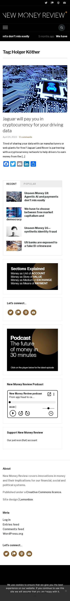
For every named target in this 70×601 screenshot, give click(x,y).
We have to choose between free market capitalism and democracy (29, 214)
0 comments (25, 137)
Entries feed (11, 524)
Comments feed (13, 529)
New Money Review (35, 573)
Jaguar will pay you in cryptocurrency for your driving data (33, 124)
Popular (30, 184)
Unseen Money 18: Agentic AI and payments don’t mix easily (41, 197)
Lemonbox (26, 499)
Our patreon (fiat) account (22, 440)
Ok (35, 596)
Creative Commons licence (43, 492)
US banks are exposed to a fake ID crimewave (40, 244)
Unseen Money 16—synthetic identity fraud (40, 229)
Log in (7, 519)
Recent (11, 184)
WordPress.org (13, 533)
